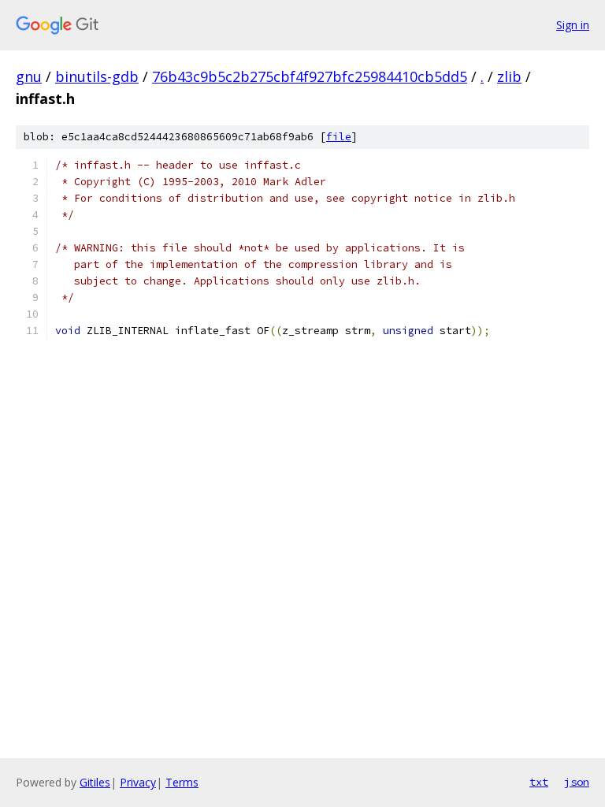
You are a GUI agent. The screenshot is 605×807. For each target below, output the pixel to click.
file (338, 136)
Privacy (138, 782)
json (576, 782)
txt (538, 782)
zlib (509, 76)
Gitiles (95, 782)
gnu (29, 76)
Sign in (572, 24)
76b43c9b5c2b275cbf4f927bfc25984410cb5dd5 (309, 76)
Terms (182, 782)
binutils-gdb (97, 76)
